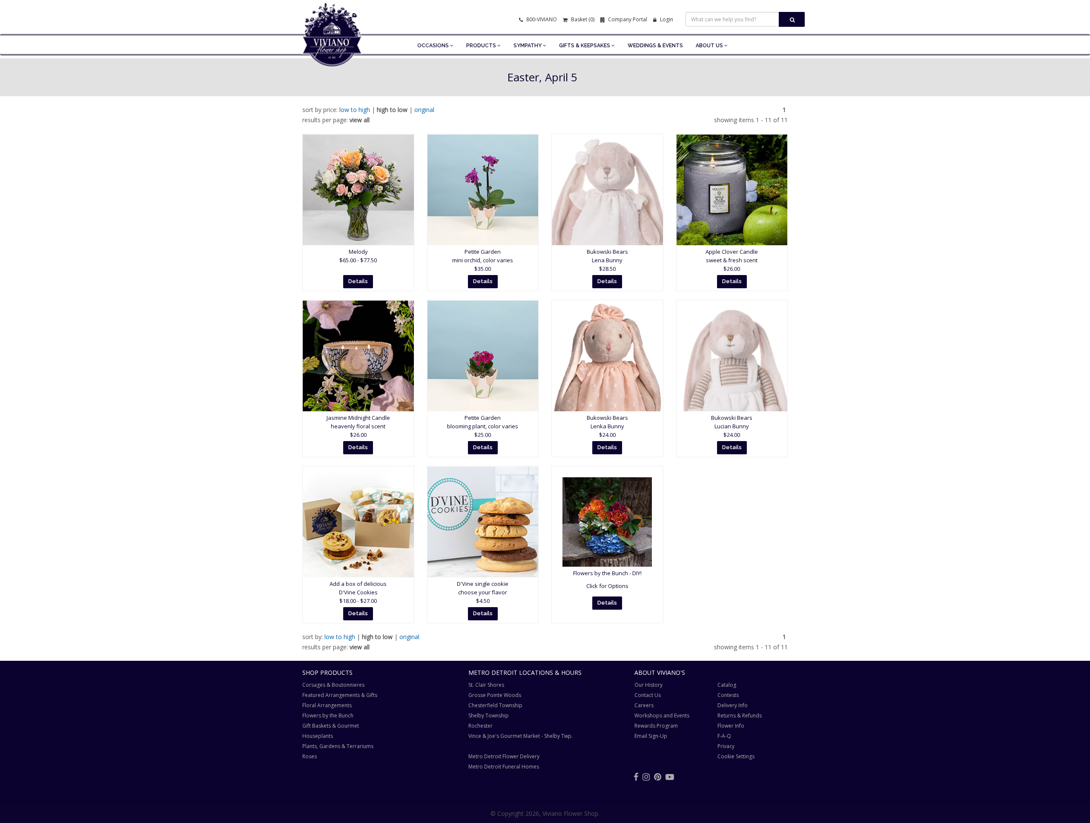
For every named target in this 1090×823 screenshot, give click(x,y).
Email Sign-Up (650, 736)
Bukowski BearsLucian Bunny (731, 426)
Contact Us (647, 695)
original (424, 110)
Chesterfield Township (495, 705)
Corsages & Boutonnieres (333, 684)
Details (358, 281)
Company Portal (627, 19)
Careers (644, 705)
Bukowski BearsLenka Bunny (607, 426)
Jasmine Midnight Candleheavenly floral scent (358, 426)
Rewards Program (656, 725)
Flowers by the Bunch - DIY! (607, 573)
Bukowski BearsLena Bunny (607, 260)
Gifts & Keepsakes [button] (585, 46)
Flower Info (730, 725)
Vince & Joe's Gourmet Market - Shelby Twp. (520, 736)
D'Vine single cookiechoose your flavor (482, 592)
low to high (354, 110)
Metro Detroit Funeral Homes (503, 766)
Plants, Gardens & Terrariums (337, 746)
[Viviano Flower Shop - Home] (332, 53)
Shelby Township (488, 715)
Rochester (480, 725)
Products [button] (481, 46)
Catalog (726, 684)
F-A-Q (724, 736)
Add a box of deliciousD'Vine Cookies (358, 592)
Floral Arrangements (327, 705)
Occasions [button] (433, 46)
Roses (309, 756)
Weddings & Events (655, 46)
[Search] (792, 19)
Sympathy (528, 46)
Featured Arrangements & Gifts (339, 695)
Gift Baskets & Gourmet (330, 725)
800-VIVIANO (541, 19)
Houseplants (317, 736)
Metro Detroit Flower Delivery (503, 756)
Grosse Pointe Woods (494, 695)
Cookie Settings (735, 756)
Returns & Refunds (739, 715)
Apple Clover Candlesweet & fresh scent (732, 260)
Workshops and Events (661, 715)
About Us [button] (710, 46)
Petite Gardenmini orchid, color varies (482, 260)
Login (666, 19)
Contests (728, 695)
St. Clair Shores (486, 684)
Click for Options (607, 586)
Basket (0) (582, 19)
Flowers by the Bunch (327, 715)
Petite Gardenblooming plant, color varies (482, 426)
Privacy (725, 746)
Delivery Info (732, 705)
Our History (648, 684)
